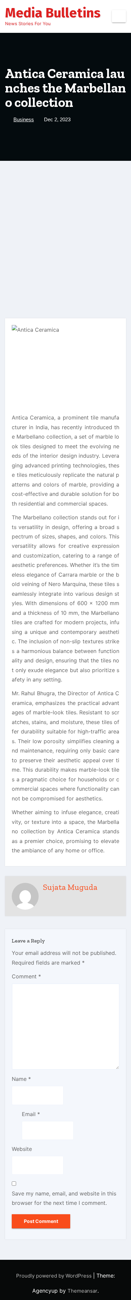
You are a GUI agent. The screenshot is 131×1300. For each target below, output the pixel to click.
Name (21, 1079)
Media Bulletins (52, 13)
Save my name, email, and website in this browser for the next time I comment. (64, 1198)
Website (22, 1149)
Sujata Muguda (70, 887)
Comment (26, 976)
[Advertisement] (65, 229)
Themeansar (82, 1291)
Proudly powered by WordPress (54, 1276)
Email (31, 1114)
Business (23, 119)
